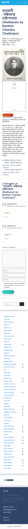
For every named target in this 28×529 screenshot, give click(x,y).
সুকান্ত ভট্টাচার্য (7, 446)
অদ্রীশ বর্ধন (6, 333)
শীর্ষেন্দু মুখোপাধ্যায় (9, 443)
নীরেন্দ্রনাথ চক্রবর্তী (8, 395)
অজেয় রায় (6, 319)
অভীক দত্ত (6, 353)
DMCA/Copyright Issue (10, 509)
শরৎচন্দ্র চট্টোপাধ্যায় (9, 437)
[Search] (22, 304)
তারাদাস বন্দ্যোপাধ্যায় (9, 384)
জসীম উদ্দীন (7, 373)
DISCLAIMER (7, 512)
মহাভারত (6, 423)
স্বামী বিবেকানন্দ (8, 454)
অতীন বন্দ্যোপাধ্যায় (9, 322)
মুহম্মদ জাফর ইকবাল (9, 429)
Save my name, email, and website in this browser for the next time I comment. (14, 285)
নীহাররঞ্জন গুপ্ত (7, 398)
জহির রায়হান (7, 376)
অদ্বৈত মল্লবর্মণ (7, 331)
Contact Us (6, 520)
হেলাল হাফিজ (7, 468)
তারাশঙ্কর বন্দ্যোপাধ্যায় (9, 387)
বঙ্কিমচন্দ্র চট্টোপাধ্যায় (8, 118)
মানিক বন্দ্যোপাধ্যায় (9, 426)
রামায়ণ (6, 435)
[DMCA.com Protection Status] (8, 480)
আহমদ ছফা (7, 359)
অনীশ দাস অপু (7, 339)
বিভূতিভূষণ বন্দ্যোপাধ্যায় (10, 412)
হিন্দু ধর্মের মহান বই (9, 457)
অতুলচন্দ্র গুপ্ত (7, 328)
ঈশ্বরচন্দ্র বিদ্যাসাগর (9, 362)
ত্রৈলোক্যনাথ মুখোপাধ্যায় (10, 390)
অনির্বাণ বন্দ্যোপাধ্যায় (9, 336)
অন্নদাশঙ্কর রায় (7, 347)
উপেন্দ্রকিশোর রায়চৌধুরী (10, 364)
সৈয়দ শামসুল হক (8, 451)
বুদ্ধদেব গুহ (6, 415)
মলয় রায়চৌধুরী (8, 418)
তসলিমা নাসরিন (8, 381)
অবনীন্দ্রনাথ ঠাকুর (8, 350)
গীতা (5, 370)
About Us (6, 517)
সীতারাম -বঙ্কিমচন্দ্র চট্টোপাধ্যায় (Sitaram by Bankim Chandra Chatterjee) (12, 172)
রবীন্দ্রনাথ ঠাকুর (8, 432)
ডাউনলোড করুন (8, 115)
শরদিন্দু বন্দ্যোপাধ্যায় (9, 440)
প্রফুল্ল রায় (6, 404)
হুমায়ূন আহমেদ (8, 463)
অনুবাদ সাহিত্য (7, 345)
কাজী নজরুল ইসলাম (9, 367)
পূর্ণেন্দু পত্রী (7, 401)
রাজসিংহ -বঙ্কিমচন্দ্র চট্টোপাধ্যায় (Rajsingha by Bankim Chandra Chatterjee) (12, 165)
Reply (6, 217)
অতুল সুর (6, 325)
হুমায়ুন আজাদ (7, 460)
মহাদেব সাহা (7, 421)
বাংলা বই (5, 2)
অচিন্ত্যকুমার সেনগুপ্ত (9, 317)
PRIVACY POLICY (8, 507)
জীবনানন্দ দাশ (7, 378)
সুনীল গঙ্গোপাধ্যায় (8, 449)
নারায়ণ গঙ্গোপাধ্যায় (9, 392)
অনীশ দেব (6, 342)
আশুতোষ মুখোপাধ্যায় (9, 356)
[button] (18, 2)
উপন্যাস (19, 160)
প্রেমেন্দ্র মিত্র (7, 407)
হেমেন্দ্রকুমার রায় (8, 466)
